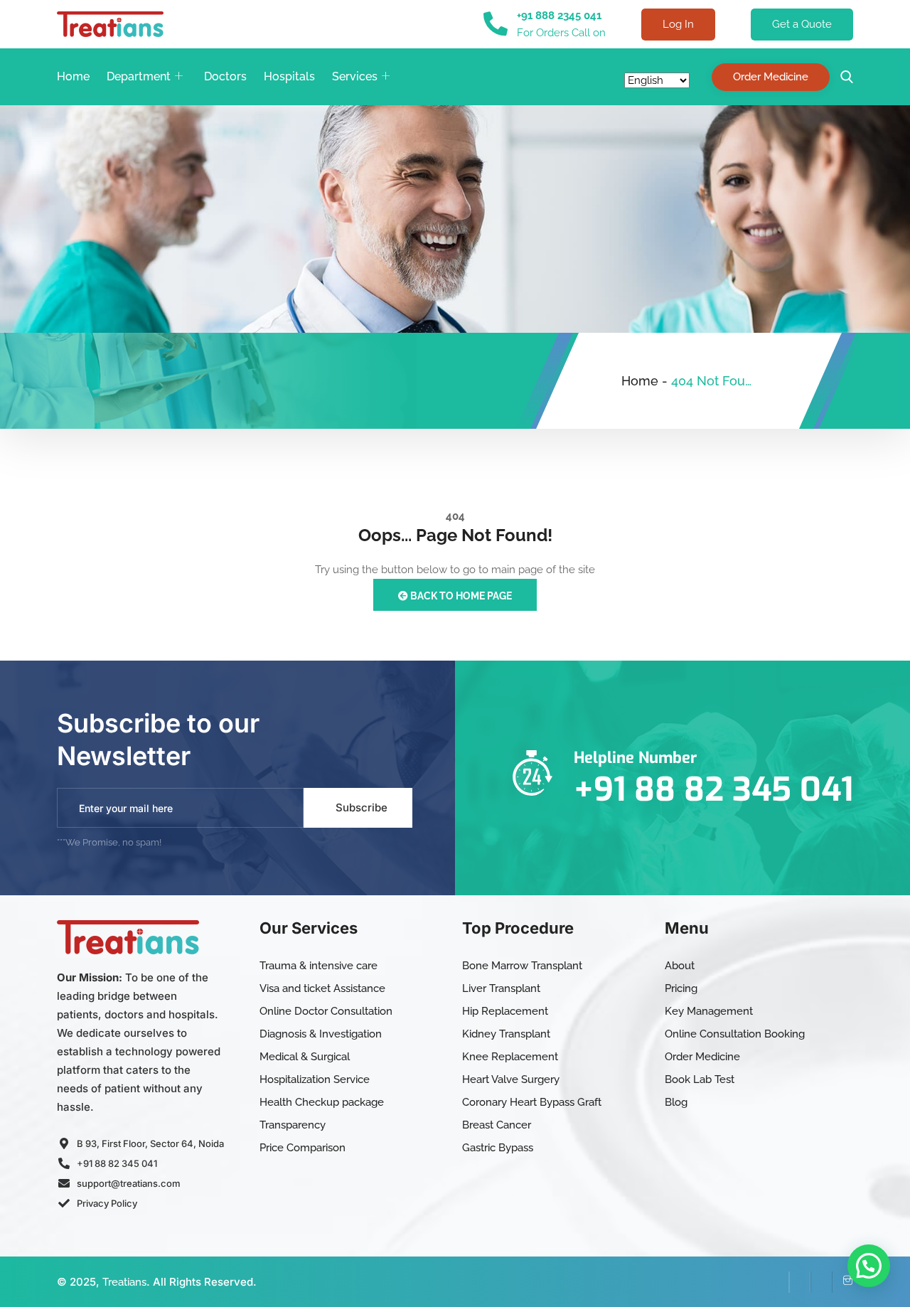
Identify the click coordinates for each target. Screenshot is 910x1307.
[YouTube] (821, 1282)
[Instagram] (842, 1282)
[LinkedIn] (799, 1282)
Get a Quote (802, 24)
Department (139, 76)
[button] (868, 1265)
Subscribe (361, 807)
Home (73, 76)
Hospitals (289, 76)
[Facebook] (778, 1282)
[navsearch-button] (843, 77)
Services (355, 76)
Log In (678, 24)
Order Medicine (770, 76)
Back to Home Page (460, 596)
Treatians (124, 1282)
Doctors (225, 76)
